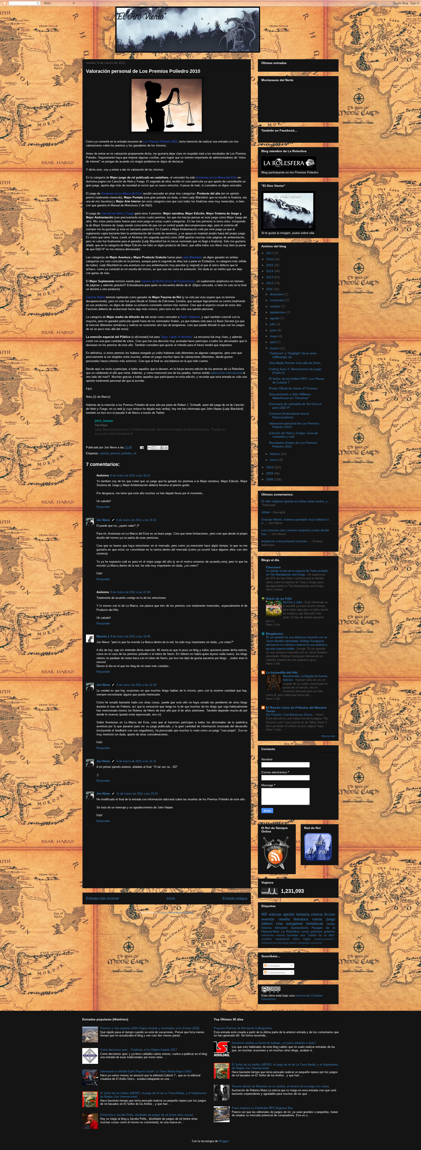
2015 (270, 265)
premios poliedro (121, 453)
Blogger (223, 1141)
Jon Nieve (103, 520)
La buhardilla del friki (282, 672)
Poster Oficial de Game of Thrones (293, 388)
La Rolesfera (290, 931)
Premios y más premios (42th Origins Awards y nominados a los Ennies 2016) (149, 1028)
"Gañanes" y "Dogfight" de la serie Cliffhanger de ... (292, 355)
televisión (281, 927)
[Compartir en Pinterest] (166, 448)
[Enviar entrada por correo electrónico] (141, 447)
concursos (316, 942)
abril (273, 342)
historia (266, 927)
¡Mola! (265, 512)
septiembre (278, 312)
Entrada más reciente (102, 898)
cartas (330, 923)
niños (296, 939)
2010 (270, 467)
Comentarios (276, 972)
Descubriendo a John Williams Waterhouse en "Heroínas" (290, 396)
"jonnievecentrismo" (324, 939)
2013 (270, 277)
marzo (275, 348)
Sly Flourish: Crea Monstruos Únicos (290, 714)
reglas (307, 939)
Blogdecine (274, 633)
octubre (275, 306)
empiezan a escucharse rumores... (285, 541)
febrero (275, 454)
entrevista (267, 935)
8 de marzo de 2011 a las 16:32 (136, 520)
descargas (283, 942)
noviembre (277, 300)
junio (273, 330)
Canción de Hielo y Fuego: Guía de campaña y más (293, 435)
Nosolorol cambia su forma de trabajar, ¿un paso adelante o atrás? (274, 1043)
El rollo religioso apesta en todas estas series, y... (295, 501)
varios (317, 919)
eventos (267, 919)
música (280, 935)
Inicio (171, 898)
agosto (275, 318)
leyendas (292, 935)
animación (266, 942)
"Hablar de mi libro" (321, 935)
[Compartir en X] (158, 448)
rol (134, 453)
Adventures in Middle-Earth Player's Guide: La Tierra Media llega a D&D (145, 1071)
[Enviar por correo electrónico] (149, 448)
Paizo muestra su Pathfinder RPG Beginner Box (262, 1108)
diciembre (277, 294)
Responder (103, 506)
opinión (104, 453)
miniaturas (314, 924)
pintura (293, 942)
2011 (270, 289)
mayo (274, 336)
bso (275, 942)
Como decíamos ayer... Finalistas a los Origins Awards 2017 (138, 1049)
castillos (266, 939)
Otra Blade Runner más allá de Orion (295, 363)
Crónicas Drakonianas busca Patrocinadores (289, 415)
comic (305, 931)
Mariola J (102, 636)
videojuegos (303, 942)
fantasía (302, 914)
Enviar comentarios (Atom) (176, 912)
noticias (275, 914)
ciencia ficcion (323, 914)
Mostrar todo (328, 736)
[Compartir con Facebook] (162, 448)
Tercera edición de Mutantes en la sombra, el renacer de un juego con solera (280, 1086)
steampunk (282, 939)
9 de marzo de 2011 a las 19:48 (130, 636)
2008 (270, 479)
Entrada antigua (235, 898)
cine (279, 924)
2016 (270, 259)
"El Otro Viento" (140, 17)
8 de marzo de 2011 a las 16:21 (130, 475)
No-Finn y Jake (293, 602)
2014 (270, 271)
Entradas (273, 965)
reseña (284, 919)
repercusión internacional (226, 372)
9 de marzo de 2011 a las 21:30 (136, 684)
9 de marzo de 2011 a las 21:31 (136, 761)
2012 (270, 283)
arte (302, 935)
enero (274, 460)
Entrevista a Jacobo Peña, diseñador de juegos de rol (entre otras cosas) (146, 1114)
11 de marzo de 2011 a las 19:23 (137, 793)
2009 (270, 473)
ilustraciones (299, 927)
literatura (301, 919)
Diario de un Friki (279, 598)
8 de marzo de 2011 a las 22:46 (130, 592)
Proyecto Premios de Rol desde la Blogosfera (243, 1028)
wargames (294, 924)
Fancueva (273, 567)
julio (273, 324)
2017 (270, 253)
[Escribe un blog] (154, 448)
